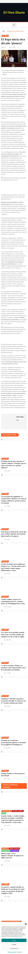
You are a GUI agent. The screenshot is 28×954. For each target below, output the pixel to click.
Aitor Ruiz (3, 47)
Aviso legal (19, 952)
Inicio (3, 31)
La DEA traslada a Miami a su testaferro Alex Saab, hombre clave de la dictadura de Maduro (13, 668)
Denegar (14, 944)
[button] (26, 924)
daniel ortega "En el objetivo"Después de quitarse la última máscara (12, 855)
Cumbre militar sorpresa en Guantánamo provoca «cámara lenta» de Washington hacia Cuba (13, 601)
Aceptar (14, 940)
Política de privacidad (11, 952)
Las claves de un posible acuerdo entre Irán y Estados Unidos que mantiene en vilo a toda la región (12, 635)
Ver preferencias (14, 948)
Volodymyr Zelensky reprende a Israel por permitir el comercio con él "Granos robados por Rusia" (13, 701)
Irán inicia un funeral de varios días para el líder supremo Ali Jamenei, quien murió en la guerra (13, 534)
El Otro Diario (14, 12)
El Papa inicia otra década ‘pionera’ (15, 31)
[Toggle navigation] (14, 24)
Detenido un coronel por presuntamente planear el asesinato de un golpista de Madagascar (13, 742)
